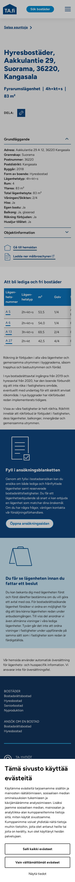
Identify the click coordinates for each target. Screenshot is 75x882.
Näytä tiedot (37, 874)
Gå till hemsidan (25, 247)
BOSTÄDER (12, 691)
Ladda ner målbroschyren (32, 257)
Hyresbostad (13, 701)
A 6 (8, 323)
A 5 (8, 312)
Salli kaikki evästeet (37, 849)
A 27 (9, 341)
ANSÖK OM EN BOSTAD (21, 721)
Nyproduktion (13, 710)
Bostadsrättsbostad (17, 696)
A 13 (9, 332)
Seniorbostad (13, 705)
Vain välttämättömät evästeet (37, 862)
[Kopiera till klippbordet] (21, 113)
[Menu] (68, 9)
